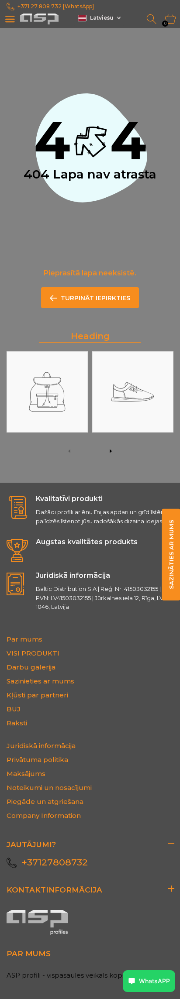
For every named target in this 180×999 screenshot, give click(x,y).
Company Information (44, 815)
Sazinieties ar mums (40, 681)
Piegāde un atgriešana (45, 801)
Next (103, 451)
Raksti (17, 723)
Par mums (24, 639)
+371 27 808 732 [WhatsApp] (55, 6)
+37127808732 (55, 862)
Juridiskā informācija (41, 746)
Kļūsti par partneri (37, 695)
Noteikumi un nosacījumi (49, 787)
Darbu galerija (31, 667)
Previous (77, 451)
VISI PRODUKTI (33, 653)
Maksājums (26, 773)
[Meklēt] (152, 19)
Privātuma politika (37, 759)
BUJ (14, 709)
